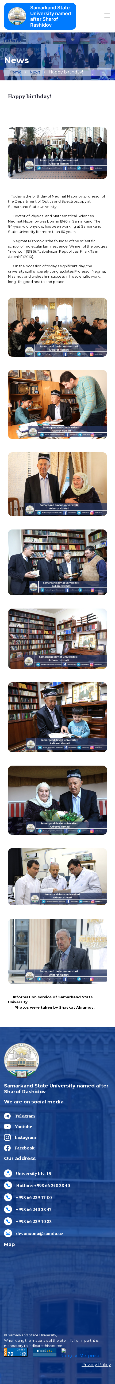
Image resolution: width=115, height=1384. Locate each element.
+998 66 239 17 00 (34, 1197)
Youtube (23, 1127)
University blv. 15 (33, 1173)
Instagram (25, 1137)
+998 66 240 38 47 (34, 1209)
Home (15, 72)
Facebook (24, 1148)
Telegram (25, 1116)
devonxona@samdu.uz (39, 1233)
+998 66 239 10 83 (34, 1221)
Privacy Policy (96, 1364)
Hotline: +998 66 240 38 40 (43, 1185)
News (35, 72)
